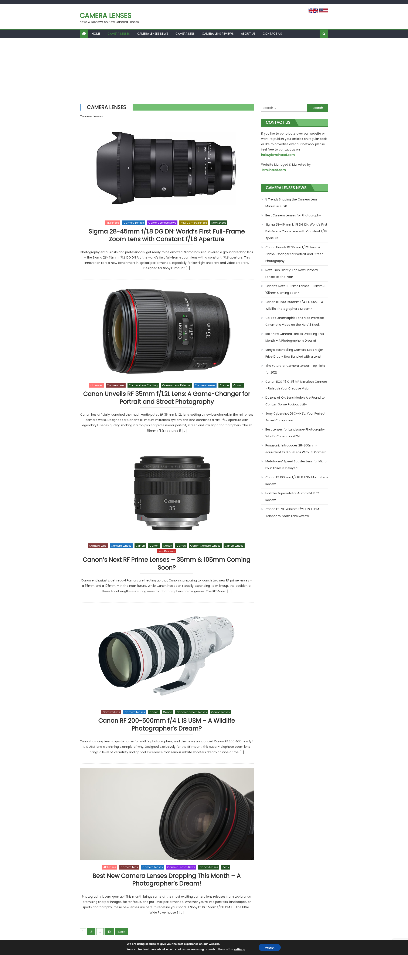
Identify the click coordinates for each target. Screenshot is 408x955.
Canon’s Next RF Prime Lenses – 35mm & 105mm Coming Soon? (167, 563)
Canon (224, 385)
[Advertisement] (204, 70)
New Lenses (218, 223)
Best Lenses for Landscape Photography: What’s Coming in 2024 (295, 432)
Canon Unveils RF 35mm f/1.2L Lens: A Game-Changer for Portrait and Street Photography (166, 398)
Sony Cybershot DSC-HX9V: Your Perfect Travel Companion (295, 416)
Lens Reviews (166, 551)
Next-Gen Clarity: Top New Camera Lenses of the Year (291, 273)
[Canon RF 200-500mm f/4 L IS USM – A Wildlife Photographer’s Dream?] (167, 656)
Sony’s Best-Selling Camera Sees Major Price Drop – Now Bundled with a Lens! (294, 353)
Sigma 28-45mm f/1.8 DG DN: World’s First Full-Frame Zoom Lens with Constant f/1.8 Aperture (167, 235)
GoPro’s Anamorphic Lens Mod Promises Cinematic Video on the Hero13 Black (294, 321)
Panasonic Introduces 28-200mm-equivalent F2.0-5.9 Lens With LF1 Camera (295, 448)
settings (239, 949)
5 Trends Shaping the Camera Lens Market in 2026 (291, 202)
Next (121, 932)
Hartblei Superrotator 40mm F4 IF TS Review (292, 496)
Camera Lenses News (152, 33)
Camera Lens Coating (143, 385)
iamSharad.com (274, 170)
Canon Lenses (234, 545)
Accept (269, 948)
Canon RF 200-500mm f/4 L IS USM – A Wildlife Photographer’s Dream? (166, 724)
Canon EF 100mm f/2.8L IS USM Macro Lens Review (296, 480)
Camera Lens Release (176, 385)
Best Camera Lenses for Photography (293, 215)
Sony (225, 867)
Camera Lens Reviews (218, 33)
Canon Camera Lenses (205, 545)
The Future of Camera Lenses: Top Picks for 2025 (295, 369)
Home (96, 33)
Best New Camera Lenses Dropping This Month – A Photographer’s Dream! (167, 880)
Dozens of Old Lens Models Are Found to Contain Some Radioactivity (295, 400)
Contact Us (272, 33)
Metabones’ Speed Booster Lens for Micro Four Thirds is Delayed (296, 464)
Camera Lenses (106, 15)
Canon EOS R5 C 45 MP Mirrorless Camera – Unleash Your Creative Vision (296, 385)
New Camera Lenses (194, 223)
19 (109, 932)
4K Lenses (112, 223)
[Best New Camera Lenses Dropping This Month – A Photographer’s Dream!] (167, 814)
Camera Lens (185, 33)
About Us (248, 33)
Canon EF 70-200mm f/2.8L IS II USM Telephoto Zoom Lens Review (292, 512)
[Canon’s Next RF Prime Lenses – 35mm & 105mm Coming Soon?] (167, 492)
